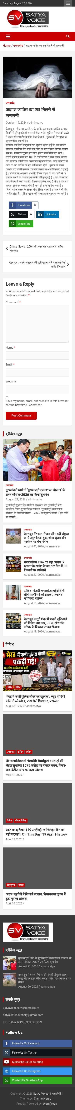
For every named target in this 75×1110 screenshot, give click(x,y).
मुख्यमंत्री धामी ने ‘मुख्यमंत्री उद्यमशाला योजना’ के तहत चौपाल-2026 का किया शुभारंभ (45, 960)
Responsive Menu (68, 3)
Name (10, 347)
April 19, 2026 (14, 839)
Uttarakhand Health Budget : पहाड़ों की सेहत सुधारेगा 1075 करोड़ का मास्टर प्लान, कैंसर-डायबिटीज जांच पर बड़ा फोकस (36, 765)
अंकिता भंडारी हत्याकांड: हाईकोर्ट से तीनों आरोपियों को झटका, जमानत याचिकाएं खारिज (44, 595)
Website (11, 381)
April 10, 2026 (14, 903)
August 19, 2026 (34, 603)
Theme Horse (42, 1098)
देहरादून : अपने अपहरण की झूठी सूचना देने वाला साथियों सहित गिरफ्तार (37, 264)
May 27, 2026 (14, 774)
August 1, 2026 (15, 706)
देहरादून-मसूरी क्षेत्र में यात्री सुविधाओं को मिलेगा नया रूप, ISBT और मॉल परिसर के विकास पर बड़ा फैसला (45, 623)
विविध (10, 644)
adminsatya (36, 122)
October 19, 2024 (16, 122)
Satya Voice (40, 1093)
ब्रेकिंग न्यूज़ (14, 434)
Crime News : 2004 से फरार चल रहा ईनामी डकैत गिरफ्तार (36, 248)
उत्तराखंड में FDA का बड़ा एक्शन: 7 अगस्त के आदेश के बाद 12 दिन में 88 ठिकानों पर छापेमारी (45, 566)
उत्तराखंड (10, 102)
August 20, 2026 (34, 546)
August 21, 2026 (16, 499)
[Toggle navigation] (8, 36)
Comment (13, 302)
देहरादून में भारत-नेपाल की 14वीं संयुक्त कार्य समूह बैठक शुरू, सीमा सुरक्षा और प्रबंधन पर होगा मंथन (46, 538)
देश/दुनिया (11, 885)
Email (10, 364)
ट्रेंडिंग (9, 687)
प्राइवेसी (56, 1093)
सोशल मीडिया (20, 820)
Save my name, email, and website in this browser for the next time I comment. (37, 403)
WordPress (50, 1103)
